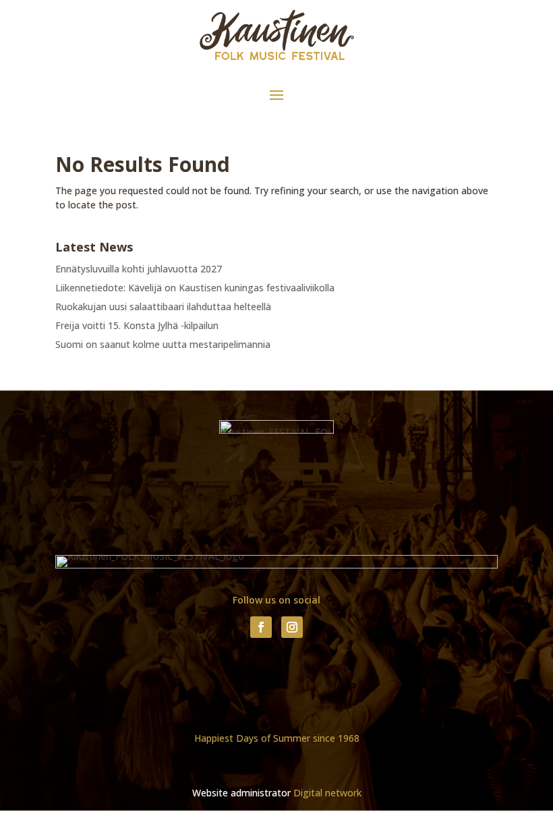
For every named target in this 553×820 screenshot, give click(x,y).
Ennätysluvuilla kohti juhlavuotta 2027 (138, 268)
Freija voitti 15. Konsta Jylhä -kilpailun (137, 325)
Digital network (327, 792)
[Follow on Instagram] (292, 627)
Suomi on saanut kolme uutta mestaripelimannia (162, 344)
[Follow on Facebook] (261, 627)
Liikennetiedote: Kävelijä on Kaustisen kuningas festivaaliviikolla (194, 287)
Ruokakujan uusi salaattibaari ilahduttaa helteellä (163, 306)
